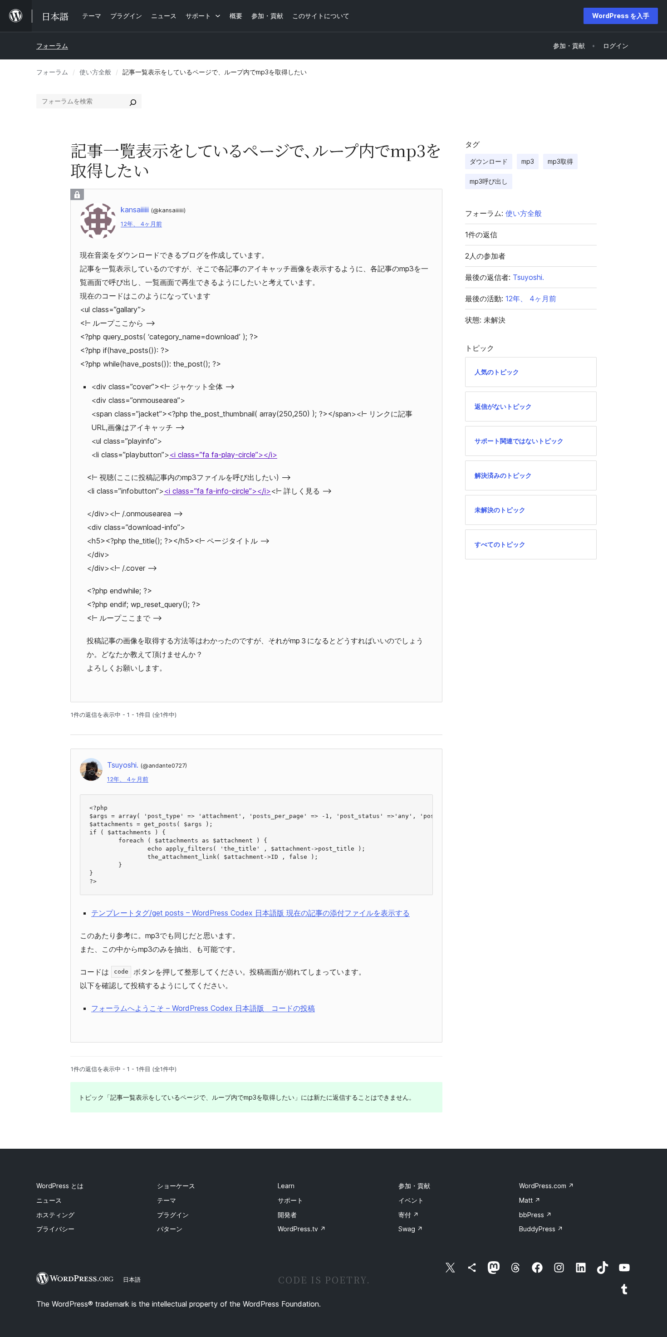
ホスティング (55, 1215)
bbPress (535, 1215)
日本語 (132, 1279)
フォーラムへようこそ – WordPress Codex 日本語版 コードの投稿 (203, 1008)
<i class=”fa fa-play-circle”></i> (223, 454)
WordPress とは (59, 1186)
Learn (286, 1186)
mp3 (527, 161)
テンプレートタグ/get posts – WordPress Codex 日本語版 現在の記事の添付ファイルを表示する (250, 912)
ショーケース (176, 1186)
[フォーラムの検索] (133, 101)
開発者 (287, 1215)
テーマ (166, 1200)
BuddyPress (541, 1229)
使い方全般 (95, 72)
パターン (169, 1229)
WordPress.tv (302, 1229)
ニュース (49, 1200)
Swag (410, 1229)
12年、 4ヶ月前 (141, 223)
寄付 (408, 1215)
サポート (290, 1200)
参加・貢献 (414, 1186)
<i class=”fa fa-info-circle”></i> (217, 490)
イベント (411, 1200)
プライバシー (55, 1229)
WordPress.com (546, 1186)
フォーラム (52, 45)
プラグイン (173, 1215)
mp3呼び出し (489, 181)
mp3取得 (560, 161)
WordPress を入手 (620, 16)
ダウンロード (489, 161)
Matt (529, 1200)
